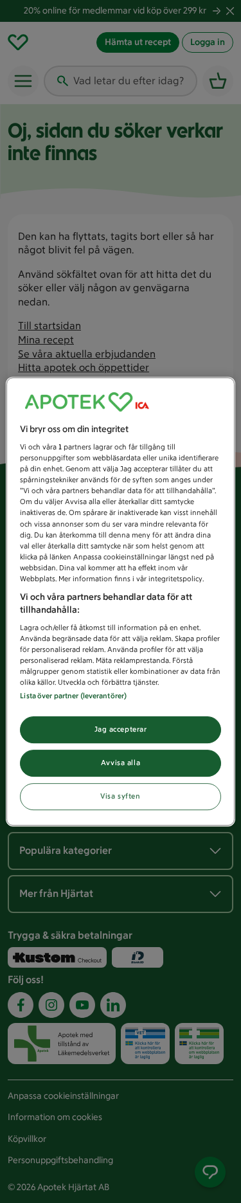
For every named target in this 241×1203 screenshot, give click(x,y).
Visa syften (120, 795)
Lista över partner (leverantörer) (73, 696)
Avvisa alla (120, 763)
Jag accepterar (120, 729)
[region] (120, 602)
